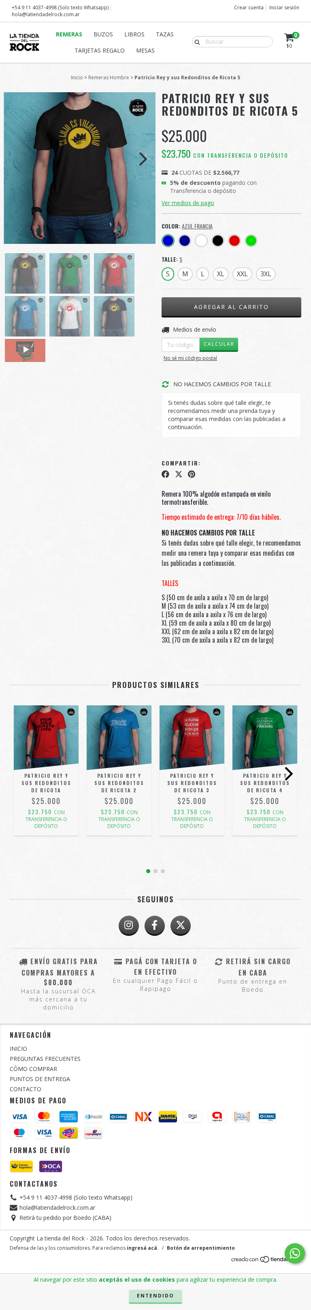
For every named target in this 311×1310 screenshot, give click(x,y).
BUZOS (103, 34)
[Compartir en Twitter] (179, 474)
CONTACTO (25, 1089)
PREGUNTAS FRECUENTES (45, 1058)
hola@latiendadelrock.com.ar (46, 14)
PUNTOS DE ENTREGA (40, 1079)
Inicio (77, 77)
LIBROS (134, 34)
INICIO (18, 1048)
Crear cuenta (249, 7)
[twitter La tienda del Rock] (180, 926)
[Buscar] (195, 41)
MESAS (145, 50)
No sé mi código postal (190, 358)
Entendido (155, 1295)
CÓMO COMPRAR (33, 1069)
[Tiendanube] (265, 1261)
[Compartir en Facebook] (165, 474)
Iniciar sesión (284, 7)
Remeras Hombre (108, 77)
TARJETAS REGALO (100, 50)
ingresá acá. (143, 1247)
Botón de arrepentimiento (201, 1247)
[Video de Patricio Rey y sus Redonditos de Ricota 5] (25, 350)
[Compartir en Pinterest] (191, 474)
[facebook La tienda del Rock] (155, 926)
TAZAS (165, 34)
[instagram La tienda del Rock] (129, 926)
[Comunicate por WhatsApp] (295, 1253)
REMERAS (69, 34)
